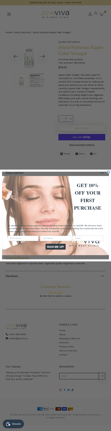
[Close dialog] (108, 172)
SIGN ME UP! (55, 247)
